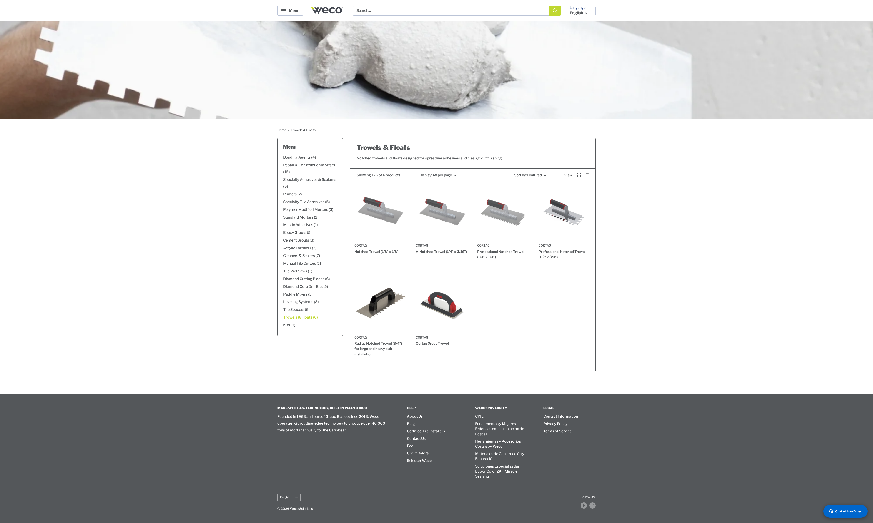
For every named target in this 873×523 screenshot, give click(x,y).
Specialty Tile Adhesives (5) (306, 202)
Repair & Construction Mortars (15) (309, 168)
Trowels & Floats (303, 130)
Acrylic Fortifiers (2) (299, 248)
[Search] (555, 11)
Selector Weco (419, 460)
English (285, 497)
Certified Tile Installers (426, 431)
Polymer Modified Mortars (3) (308, 209)
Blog (411, 424)
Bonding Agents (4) (299, 157)
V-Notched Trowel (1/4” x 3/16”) (441, 252)
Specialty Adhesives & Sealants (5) (309, 183)
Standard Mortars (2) (301, 217)
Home (281, 130)
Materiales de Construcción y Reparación (499, 456)
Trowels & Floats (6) (300, 317)
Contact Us (416, 438)
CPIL (479, 416)
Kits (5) (289, 325)
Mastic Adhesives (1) (300, 225)
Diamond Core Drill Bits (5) (305, 286)
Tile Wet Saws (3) (297, 271)
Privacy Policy (555, 424)
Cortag (360, 245)
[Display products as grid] (579, 175)
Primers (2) (292, 194)
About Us (415, 416)
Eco (410, 446)
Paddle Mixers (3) (298, 294)
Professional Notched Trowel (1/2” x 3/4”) (562, 254)
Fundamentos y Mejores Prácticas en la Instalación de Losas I (499, 429)
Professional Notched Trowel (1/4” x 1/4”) (500, 254)
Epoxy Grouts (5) (297, 232)
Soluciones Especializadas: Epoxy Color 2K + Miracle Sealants (498, 471)
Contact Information (560, 416)
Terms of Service (557, 431)
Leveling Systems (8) (301, 302)
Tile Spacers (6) (296, 309)
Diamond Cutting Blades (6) (306, 279)
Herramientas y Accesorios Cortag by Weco (498, 443)
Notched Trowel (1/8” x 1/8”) (377, 252)
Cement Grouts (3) (298, 240)
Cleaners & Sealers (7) (301, 256)
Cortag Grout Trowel (432, 343)
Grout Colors (418, 453)
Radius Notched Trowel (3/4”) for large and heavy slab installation (378, 348)
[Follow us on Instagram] (592, 505)
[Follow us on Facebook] (584, 505)
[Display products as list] (587, 175)
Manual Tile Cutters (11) (303, 263)
